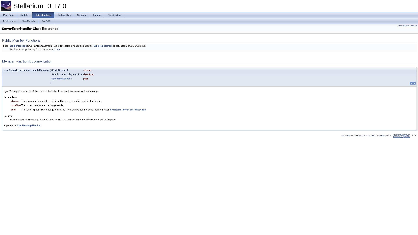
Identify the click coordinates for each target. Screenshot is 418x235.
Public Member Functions (407, 26)
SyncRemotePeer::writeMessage (128, 109)
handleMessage (18, 46)
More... (58, 49)
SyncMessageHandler (29, 125)
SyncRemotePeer (103, 46)
